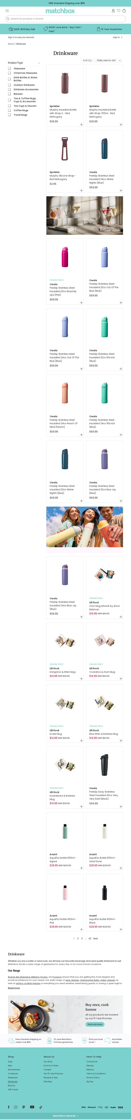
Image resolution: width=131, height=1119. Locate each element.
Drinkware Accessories (26, 89)
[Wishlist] (118, 10)
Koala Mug (56, 734)
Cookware (13, 1073)
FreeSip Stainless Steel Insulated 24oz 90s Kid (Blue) (102, 423)
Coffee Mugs (21, 110)
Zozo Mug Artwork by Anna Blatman (104, 607)
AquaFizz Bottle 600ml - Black (102, 921)
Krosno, (44, 976)
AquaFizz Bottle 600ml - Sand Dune (102, 859)
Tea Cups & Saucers (25, 105)
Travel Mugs (20, 114)
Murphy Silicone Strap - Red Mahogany (63, 177)
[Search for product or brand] (8, 19)
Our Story (48, 1061)
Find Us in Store (51, 1065)
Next (95, 938)
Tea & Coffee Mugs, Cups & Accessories (25, 100)
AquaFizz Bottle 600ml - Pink (63, 921)
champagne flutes (89, 980)
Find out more (95, 1024)
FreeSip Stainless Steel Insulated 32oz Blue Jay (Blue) (102, 489)
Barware (18, 93)
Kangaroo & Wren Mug (62, 672)
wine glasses (72, 980)
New (10, 1065)
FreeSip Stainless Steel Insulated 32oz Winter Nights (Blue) (62, 489)
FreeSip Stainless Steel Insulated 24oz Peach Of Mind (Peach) (63, 423)
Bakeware (13, 1077)
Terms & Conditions (96, 1073)
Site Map (48, 1081)
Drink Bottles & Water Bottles (25, 79)
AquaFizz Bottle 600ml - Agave (63, 859)
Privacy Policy (93, 1077)
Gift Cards (13, 1089)
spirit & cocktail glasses (28, 983)
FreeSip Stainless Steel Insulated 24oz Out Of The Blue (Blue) (64, 357)
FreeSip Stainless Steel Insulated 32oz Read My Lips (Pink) (63, 291)
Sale (10, 1061)
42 (90, 938)
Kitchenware (14, 1069)
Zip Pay (89, 1081)
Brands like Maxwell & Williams (23, 976)
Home (11, 44)
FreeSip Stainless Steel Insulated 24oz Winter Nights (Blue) (101, 179)
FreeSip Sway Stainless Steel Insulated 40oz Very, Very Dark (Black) (103, 795)
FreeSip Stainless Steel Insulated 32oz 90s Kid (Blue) (102, 357)
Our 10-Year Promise (53, 1073)
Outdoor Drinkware (24, 85)
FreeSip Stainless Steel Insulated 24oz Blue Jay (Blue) (63, 605)
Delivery (90, 1065)
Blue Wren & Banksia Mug (103, 734)
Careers (47, 1069)
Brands (11, 1085)
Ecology (57, 976)
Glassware (19, 68)
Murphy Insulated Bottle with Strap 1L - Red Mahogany (63, 113)
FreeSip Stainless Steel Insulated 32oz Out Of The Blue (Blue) (103, 287)
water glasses (107, 980)
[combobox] (65, 18)
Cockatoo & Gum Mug (102, 672)
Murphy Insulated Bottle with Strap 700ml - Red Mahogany (102, 113)
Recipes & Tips (51, 1077)
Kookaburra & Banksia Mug (62, 797)
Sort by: (87, 60)
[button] (65, 1116)
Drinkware (21, 43)
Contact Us (91, 1061)
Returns (90, 1069)
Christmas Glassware (25, 73)
